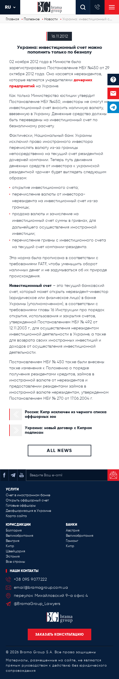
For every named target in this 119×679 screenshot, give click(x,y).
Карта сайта (16, 516)
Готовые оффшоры (21, 505)
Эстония (13, 556)
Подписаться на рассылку (113, 475)
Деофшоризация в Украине (28, 510)
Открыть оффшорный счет (27, 500)
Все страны (15, 561)
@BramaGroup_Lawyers (37, 603)
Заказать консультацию (59, 634)
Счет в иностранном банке (28, 495)
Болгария (14, 530)
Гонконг (72, 541)
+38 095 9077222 (30, 579)
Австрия (72, 530)
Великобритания (19, 535)
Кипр (10, 546)
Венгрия (12, 541)
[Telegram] (113, 107)
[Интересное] (113, 79)
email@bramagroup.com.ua (41, 587)
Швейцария (15, 551)
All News (59, 450)
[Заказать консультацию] (113, 93)
